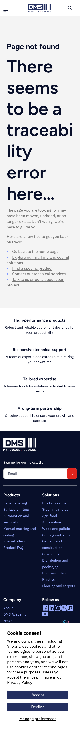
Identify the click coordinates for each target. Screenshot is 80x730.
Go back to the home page (35, 251)
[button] (6, 10)
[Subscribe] (72, 473)
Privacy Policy (19, 682)
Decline (38, 706)
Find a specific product (32, 268)
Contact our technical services (39, 273)
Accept (38, 694)
